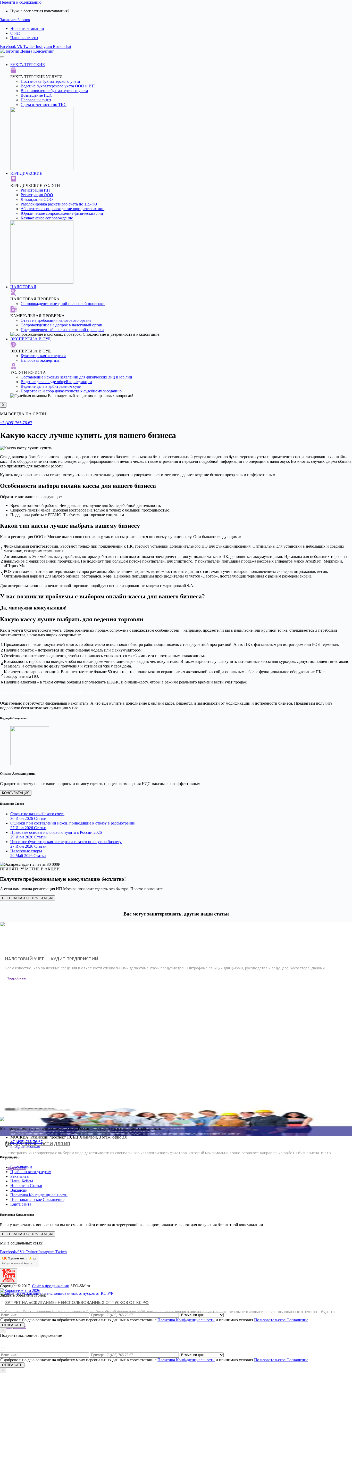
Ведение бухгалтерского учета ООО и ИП (58, 86)
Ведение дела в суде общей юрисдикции (56, 382)
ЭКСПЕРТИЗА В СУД (30, 339)
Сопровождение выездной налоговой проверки (63, 303)
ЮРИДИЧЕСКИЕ (26, 173)
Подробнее (16, 978)
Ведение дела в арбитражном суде (51, 386)
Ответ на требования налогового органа (56, 320)
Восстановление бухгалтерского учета (54, 90)
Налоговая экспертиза (40, 360)
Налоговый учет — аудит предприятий (51, 959)
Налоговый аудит (36, 100)
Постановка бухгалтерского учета (50, 81)
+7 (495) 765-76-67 (16, 422)
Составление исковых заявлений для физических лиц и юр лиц (76, 377)
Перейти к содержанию (20, 2)
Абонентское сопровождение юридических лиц (63, 209)
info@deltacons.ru (25, 1146)
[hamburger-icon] (2, 57)
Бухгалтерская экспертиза (43, 355)
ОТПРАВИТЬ (12, 1325)
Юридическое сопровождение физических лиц (62, 213)
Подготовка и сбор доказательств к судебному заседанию (71, 391)
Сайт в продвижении (50, 1286)
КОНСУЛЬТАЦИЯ (15, 793)
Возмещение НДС (37, 95)
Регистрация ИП (35, 190)
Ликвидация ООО (37, 199)
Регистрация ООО (37, 195)
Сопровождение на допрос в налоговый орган (61, 325)
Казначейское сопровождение (47, 218)
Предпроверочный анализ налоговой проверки (62, 329)
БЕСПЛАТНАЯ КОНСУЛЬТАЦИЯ (27, 898)
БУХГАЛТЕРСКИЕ (27, 64)
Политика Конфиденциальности (186, 1320)
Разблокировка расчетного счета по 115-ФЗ (59, 204)
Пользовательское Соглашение (281, 1320)
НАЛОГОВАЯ (23, 287)
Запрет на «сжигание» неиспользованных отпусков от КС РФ (77, 1302)
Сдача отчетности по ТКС (43, 104)
